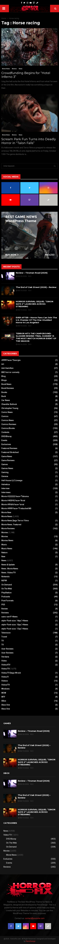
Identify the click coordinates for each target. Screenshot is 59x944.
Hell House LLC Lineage (11, 480)
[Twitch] (34, 2)
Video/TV (5, 669)
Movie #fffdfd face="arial (12, 504)
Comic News (7, 412)
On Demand (6, 585)
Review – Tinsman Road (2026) (31, 273)
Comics (4, 416)
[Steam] (37, 2)
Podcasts (5, 597)
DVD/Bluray (6, 436)
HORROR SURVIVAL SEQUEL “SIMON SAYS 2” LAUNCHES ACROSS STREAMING (34, 304)
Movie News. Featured (11, 524)
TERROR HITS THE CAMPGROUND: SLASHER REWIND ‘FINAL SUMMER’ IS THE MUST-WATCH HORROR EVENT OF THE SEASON (36, 337)
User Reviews (7, 649)
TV (2, 641)
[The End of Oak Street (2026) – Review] (7, 290)
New (3, 556)
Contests (5, 432)
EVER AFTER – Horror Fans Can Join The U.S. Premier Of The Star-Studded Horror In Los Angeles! (36, 320)
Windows (5, 689)
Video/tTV (5, 665)
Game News (6, 456)
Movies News (7, 540)
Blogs (4, 380)
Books (4, 392)
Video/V (5, 677)
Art (2, 364)
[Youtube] (31, 2)
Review (4, 609)
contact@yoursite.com (34, 918)
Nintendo (5, 576)
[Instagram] (27, 2)
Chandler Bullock (9, 404)
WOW (3, 693)
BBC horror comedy (10, 372)
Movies (14, 68)
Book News (6, 384)
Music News (6, 548)
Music (4, 544)
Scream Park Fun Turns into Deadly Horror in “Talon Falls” (28, 141)
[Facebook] (21, 2)
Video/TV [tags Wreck (11, 673)
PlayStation (6, 593)
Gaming (5, 472)
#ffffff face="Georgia (10, 360)
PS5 (3, 604)
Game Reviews (8, 460)
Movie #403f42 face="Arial (13, 500)
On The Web (6, 589)
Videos (4, 681)
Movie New (6, 512)
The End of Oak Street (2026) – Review (36, 287)
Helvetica (5, 484)
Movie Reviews (8, 528)
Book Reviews (7, 388)
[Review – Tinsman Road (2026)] (7, 276)
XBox (3, 701)
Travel (4, 637)
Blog (3, 376)
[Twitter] (24, 2)
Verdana (5, 657)
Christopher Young (9, 408)
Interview (5, 488)
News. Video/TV (8, 572)
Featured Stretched (10, 452)
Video (4, 661)
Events (4, 440)
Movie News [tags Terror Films (15, 520)
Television (6, 633)
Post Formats (7, 600)
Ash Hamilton (7, 368)
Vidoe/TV (5, 685)
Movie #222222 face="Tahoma (15, 496)
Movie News (6, 68)
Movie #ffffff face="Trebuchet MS (16, 508)
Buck (3, 396)
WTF (3, 697)
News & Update (8, 565)
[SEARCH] (55, 166)
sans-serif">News (9, 617)
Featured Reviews (9, 448)
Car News (5, 400)
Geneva (4, 476)
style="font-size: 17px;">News (14, 629)
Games (4, 464)
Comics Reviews (8, 424)
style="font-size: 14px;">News (14, 621)
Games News (7, 468)
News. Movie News (9, 568)
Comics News (7, 420)
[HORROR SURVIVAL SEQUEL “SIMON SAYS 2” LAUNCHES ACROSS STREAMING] (7, 305)
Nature (4, 552)
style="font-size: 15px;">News (14, 625)
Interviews (6, 492)
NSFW (4, 580)
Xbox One (5, 705)
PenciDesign (30, 941)
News (20, 68)
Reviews (5, 613)
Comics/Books (8, 428)
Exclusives (6, 444)
